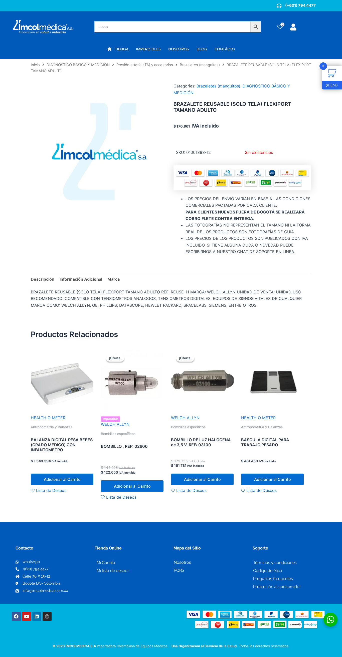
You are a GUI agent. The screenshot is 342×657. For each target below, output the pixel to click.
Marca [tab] (113, 279)
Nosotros (182, 562)
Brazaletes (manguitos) (200, 65)
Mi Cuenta (106, 562)
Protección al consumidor (277, 586)
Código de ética (267, 570)
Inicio (35, 65)
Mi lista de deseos (113, 570)
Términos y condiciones (275, 562)
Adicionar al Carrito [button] (62, 479)
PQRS (179, 570)
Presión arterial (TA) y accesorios (144, 65)
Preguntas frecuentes (273, 578)
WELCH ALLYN (115, 424)
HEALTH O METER (48, 417)
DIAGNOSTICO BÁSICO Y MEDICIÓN (78, 65)
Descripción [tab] (42, 279)
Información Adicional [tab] (81, 279)
